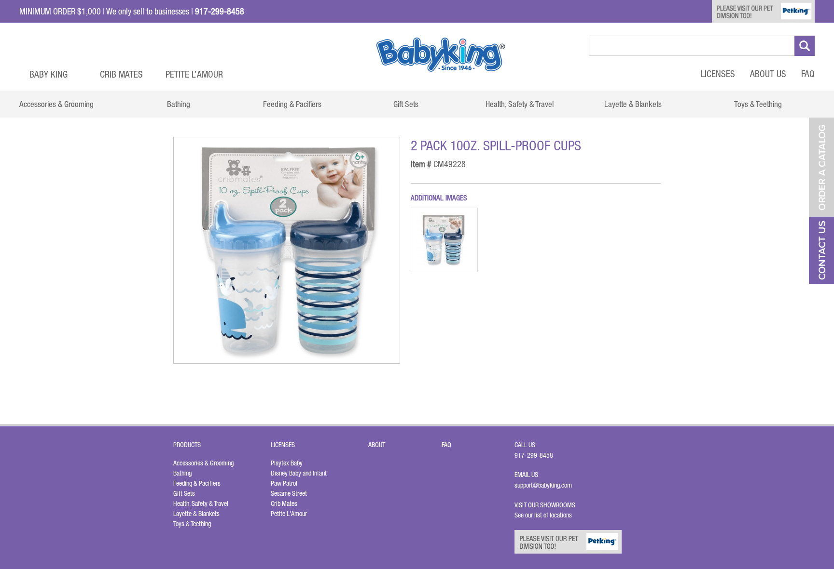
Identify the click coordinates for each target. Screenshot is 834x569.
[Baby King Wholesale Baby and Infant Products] (440, 54)
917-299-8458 (533, 455)
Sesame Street (289, 493)
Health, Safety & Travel (200, 503)
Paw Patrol (284, 483)
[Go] (804, 46)
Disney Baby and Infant (299, 473)
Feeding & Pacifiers (197, 483)
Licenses (718, 73)
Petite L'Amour (289, 513)
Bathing (182, 473)
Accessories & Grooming (203, 463)
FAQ (808, 73)
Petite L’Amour (194, 74)
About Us (768, 73)
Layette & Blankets (196, 513)
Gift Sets (184, 493)
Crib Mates (121, 74)
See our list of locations (543, 515)
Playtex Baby (287, 463)
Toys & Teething (192, 524)
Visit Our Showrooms (546, 505)
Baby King (48, 74)
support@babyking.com (543, 485)
